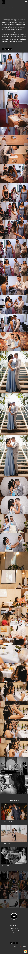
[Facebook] (16, 943)
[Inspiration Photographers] (14, 916)
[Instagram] (11, 943)
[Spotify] (14, 943)
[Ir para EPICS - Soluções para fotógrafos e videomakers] (20, 946)
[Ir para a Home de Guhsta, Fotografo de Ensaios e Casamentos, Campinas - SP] (3, 2)
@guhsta (14, 887)
